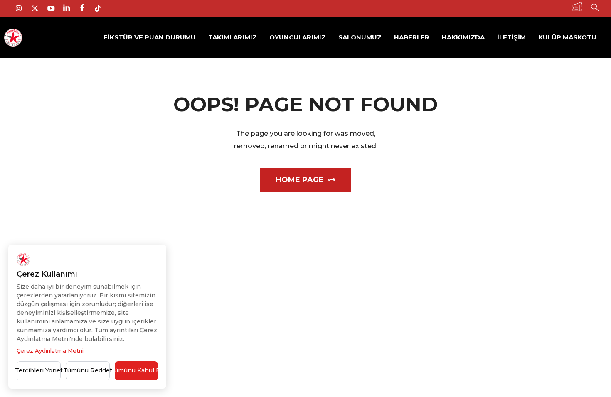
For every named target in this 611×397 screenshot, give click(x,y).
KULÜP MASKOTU (567, 37)
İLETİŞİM (511, 37)
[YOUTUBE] (53, 8)
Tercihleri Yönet (39, 370)
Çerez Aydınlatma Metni (50, 350)
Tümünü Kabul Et (136, 370)
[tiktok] (101, 8)
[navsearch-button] (595, 8)
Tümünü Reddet (88, 370)
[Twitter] (38, 8)
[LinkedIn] (69, 8)
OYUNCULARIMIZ (297, 37)
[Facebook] (85, 8)
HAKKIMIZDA (463, 37)
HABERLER (411, 37)
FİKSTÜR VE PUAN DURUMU (149, 37)
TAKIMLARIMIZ (232, 37)
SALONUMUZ (360, 37)
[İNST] (22, 8)
